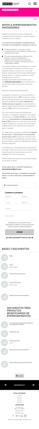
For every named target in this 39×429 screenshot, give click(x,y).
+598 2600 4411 (19, 411)
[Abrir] (35, 3)
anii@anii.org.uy (19, 413)
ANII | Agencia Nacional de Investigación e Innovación (11, 3)
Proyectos (19, 397)
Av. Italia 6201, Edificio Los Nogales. (19, 408)
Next (33, 385)
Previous (5, 385)
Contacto (19, 402)
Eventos (19, 395)
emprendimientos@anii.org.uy (11, 169)
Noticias (19, 400)
